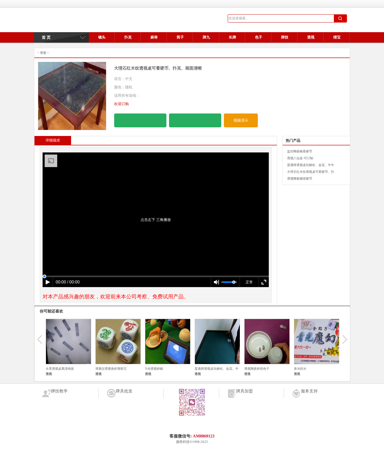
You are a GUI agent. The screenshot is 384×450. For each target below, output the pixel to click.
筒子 (180, 37)
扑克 (128, 37)
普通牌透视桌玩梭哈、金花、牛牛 (310, 165)
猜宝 (337, 37)
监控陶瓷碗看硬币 (299, 151)
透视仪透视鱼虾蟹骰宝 (111, 369)
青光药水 (300, 369)
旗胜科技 (183, 442)
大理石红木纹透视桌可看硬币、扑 (310, 172)
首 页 (44, 37)
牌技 (284, 37)
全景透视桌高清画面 (60, 369)
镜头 (102, 37)
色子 (258, 37)
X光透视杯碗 (154, 369)
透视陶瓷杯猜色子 (256, 369)
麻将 (154, 37)
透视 (311, 37)
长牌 (232, 37)
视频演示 (241, 120)
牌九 (206, 37)
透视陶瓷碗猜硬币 (299, 178)
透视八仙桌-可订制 (300, 158)
